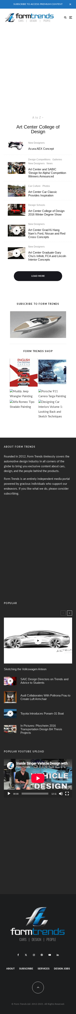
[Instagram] (34, 955)
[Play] (9, 794)
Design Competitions (39, 159)
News (50, 163)
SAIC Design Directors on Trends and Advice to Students (44, 680)
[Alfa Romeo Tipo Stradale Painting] (24, 405)
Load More (38, 276)
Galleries (57, 159)
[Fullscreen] (67, 794)
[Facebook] (18, 955)
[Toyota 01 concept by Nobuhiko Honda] (16, 210)
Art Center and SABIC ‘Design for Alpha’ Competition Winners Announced (47, 173)
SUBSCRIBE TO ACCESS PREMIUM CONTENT (38, 4)
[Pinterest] (42, 955)
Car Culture (34, 186)
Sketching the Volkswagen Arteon (25, 669)
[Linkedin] (58, 955)
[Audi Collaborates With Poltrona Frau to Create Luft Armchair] (10, 697)
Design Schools (36, 205)
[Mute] (61, 794)
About (10, 968)
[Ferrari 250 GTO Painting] (52, 373)
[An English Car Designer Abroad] (24, 373)
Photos (46, 186)
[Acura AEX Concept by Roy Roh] (16, 146)
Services (43, 968)
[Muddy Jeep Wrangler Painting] (24, 394)
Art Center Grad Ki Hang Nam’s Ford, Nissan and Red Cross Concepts (46, 233)
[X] (26, 955)
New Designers (36, 142)
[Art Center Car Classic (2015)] (16, 191)
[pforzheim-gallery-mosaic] (10, 729)
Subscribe (26, 968)
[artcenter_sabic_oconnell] (16, 168)
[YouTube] (50, 955)
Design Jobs (62, 968)
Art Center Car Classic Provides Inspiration (42, 193)
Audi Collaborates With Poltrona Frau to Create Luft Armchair (45, 697)
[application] (38, 778)
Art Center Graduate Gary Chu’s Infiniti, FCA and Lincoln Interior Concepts (47, 256)
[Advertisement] (38, 66)
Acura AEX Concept (41, 148)
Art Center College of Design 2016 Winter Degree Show (46, 212)
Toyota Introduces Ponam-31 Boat (42, 713)
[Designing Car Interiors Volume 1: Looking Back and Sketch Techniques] (52, 409)
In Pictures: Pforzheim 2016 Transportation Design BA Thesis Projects (41, 729)
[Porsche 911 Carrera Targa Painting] (52, 394)
